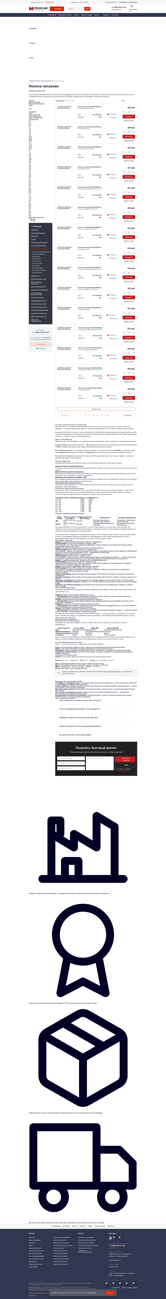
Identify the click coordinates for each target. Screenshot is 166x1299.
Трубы (31, 1245)
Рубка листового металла (86, 1242)
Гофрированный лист (60, 1250)
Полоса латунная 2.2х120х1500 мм (89, 207)
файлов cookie (93, 1292)
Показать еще (96, 409)
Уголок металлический (36, 1250)
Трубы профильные (35, 1248)
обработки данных (123, 770)
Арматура (32, 1237)
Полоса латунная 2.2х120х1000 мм (89, 106)
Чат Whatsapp (42, 348)
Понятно (110, 1293)
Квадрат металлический (61, 1242)
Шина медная (36, 265)
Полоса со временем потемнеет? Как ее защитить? (80, 709)
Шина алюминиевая (37, 268)
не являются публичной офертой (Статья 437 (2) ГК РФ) (44, 1289)
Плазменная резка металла (87, 1240)
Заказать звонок (40, 344)
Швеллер (32, 1242)
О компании (52, 15)
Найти (87, 9)
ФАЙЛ (126, 765)
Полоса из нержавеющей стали (40, 252)
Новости (82, 1226)
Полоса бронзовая (37, 263)
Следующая (127, 415)
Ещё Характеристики (36, 217)
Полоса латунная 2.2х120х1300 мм (89, 167)
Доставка (66, 1226)
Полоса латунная (37, 261)
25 (107, 415)
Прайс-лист (50, 2)
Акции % (106, 15)
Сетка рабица (33, 1267)
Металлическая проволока (62, 1237)
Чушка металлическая (61, 1261)
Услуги (96, 15)
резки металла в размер (84, 529)
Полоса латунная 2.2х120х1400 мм (89, 187)
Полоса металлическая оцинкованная (38, 255)
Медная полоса (115, 637)
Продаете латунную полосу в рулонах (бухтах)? (78, 718)
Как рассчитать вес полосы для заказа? (75, 735)
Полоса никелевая (37, 272)
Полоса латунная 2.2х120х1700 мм (89, 247)
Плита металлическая (60, 1256)
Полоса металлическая (43, 81)
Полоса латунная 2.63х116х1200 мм (90, 368)
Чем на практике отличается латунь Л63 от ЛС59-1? (80, 700)
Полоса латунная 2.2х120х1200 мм (89, 147)
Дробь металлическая (60, 1264)
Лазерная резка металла (86, 1237)
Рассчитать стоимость (126, 759)
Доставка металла (65, 15)
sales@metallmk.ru (115, 1260)
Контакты (115, 15)
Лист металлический (35, 1253)
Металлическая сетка (35, 1264)
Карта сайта (116, 1287)
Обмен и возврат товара (129, 1287)
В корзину (128, 116)
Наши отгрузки (86, 15)
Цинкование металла (85, 1248)
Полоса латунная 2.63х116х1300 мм (90, 388)
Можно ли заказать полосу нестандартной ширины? (80, 726)
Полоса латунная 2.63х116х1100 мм (90, 348)
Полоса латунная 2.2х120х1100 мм (89, 127)
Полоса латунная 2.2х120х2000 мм (89, 307)
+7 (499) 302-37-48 (119, 7)
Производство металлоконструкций (84, 1251)
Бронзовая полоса (81, 639)
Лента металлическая (60, 1253)
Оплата (76, 15)
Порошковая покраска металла (88, 1245)
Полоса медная (36, 259)
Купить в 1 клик (129, 120)
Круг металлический (60, 1240)
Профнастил (33, 1261)
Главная (31, 81)
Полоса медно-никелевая (39, 270)
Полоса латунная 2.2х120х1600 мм (89, 227)
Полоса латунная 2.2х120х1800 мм (89, 267)
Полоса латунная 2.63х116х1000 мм (90, 328)
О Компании (56, 1226)
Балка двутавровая (35, 1240)
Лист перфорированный (36, 1256)
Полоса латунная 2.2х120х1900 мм (89, 287)
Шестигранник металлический (63, 1245)
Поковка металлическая (61, 1258)
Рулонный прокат (59, 1248)
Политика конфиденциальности (37, 1293)
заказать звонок (116, 9)
